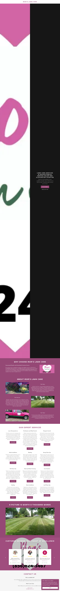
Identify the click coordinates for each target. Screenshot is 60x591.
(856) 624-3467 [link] (45, 189)
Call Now (13, 442)
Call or (13, 497)
